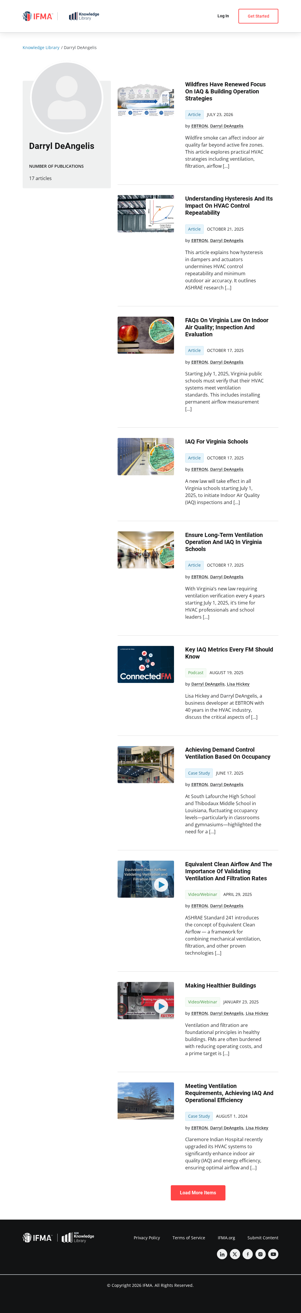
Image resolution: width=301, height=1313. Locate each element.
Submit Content (263, 1237)
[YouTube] (273, 1254)
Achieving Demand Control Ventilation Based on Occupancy (227, 753)
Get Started (258, 16)
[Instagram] (260, 1254)
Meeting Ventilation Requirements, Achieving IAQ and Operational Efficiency (229, 1093)
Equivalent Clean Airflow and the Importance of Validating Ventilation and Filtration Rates (228, 871)
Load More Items (198, 1193)
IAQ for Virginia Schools (216, 441)
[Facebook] (248, 1254)
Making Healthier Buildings (220, 985)
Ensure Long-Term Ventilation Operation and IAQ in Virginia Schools (224, 542)
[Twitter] (235, 1254)
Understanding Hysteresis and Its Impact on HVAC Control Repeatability (229, 205)
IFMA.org (226, 1237)
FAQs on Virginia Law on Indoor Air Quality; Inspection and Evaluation (226, 327)
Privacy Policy (147, 1237)
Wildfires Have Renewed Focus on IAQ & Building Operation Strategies (225, 91)
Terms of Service (189, 1237)
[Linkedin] (222, 1254)
